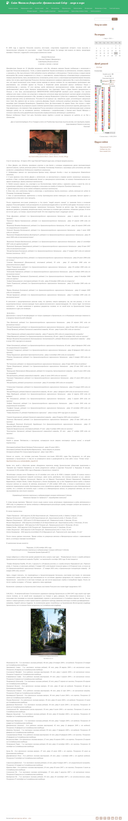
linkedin (112, 818)
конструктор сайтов (20, 818)
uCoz (29, 818)
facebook (101, 818)
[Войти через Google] (112, 28)
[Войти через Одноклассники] (116, 28)
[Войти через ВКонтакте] (103, 28)
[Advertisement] (48, 29)
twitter (97, 818)
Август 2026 (108, 38)
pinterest (104, 818)
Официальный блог (105, 147)
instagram (116, 818)
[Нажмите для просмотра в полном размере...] (48, 141)
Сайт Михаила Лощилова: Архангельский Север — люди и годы (47, 3)
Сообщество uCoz (105, 149)
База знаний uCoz (105, 151)
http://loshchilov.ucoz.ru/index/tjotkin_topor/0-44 (22, 461)
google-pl (108, 818)
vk (120, 818)
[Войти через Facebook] (106, 28)
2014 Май (99, 67)
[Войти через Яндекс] (109, 28)
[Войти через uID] (100, 28)
